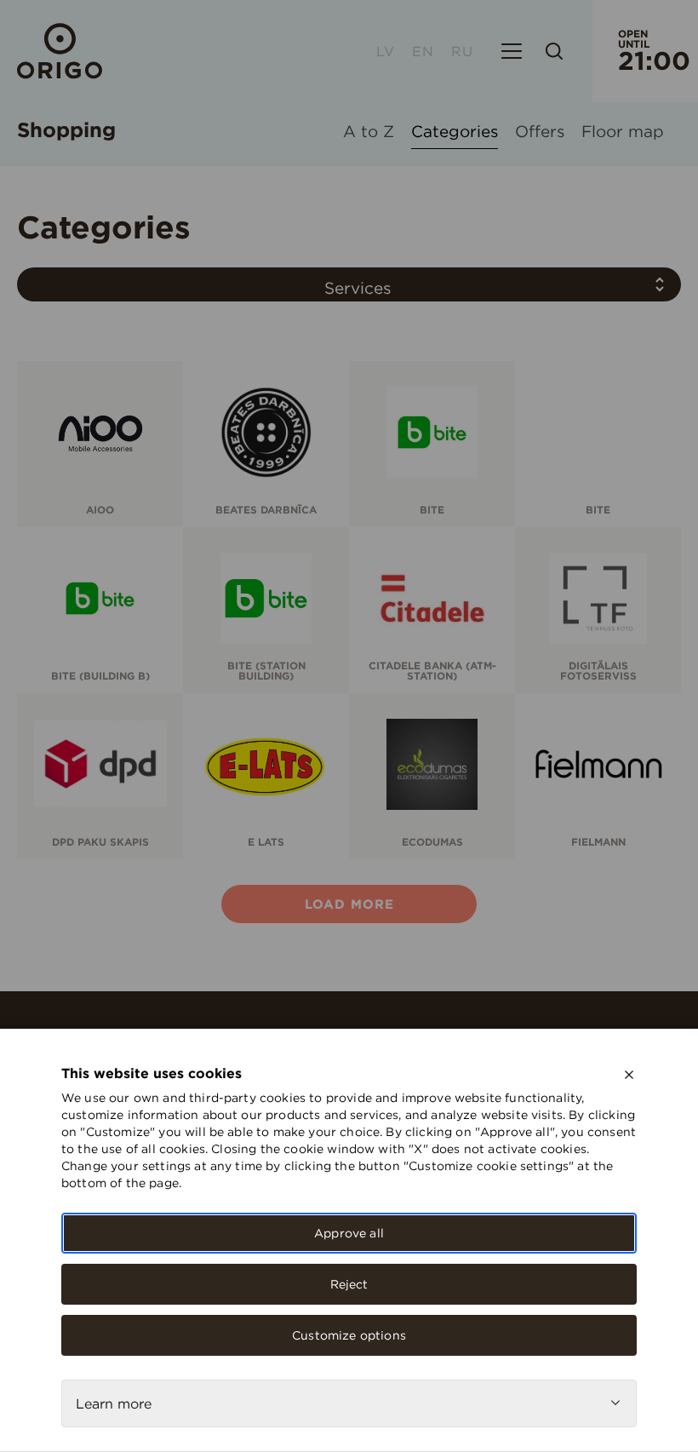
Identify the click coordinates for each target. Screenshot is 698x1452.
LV (385, 51)
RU (462, 51)
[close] (629, 1074)
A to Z (368, 132)
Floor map (622, 132)
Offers (539, 132)
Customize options (349, 1335)
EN (423, 51)
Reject (349, 1284)
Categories (454, 132)
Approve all (349, 1233)
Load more (349, 904)
